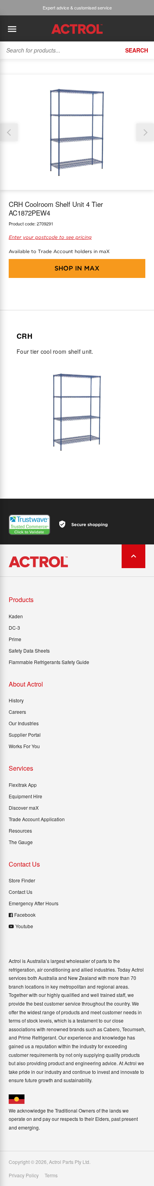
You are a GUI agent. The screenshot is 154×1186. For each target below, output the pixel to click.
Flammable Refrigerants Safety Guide (49, 662)
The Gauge (21, 842)
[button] (145, 132)
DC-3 (14, 627)
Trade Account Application (37, 819)
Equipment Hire (25, 796)
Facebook (25, 914)
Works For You (24, 746)
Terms (51, 1175)
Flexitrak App (23, 784)
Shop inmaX (77, 268)
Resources (20, 830)
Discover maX (24, 807)
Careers (17, 711)
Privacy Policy (24, 1175)
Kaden (16, 616)
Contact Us (20, 891)
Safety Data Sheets (29, 650)
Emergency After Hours (33, 903)
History (16, 700)
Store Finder (22, 880)
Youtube (24, 926)
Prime (15, 639)
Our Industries (24, 723)
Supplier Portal (25, 734)
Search (136, 50)
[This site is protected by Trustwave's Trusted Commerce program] (29, 524)
